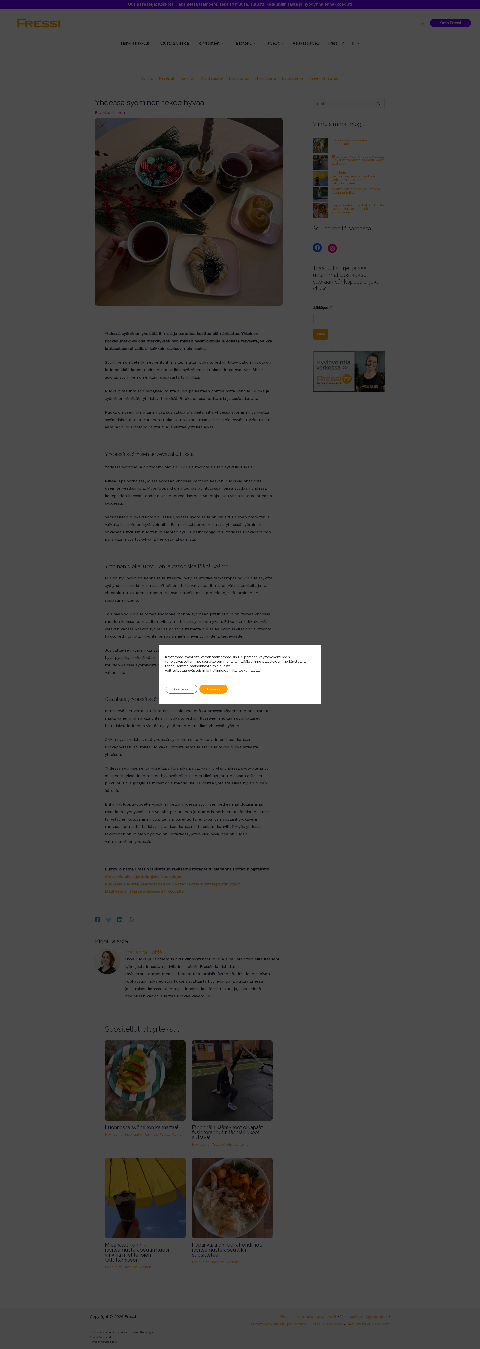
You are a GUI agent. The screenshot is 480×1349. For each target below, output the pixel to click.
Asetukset (182, 689)
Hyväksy (213, 689)
